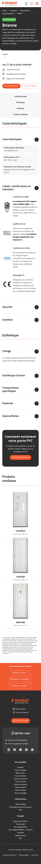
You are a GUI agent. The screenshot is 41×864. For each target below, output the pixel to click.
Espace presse (20, 836)
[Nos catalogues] (32, 3)
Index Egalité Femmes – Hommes (20, 830)
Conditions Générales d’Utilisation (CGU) (20, 850)
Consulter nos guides (18, 686)
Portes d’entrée (20, 776)
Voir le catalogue (30, 86)
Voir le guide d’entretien (20, 457)
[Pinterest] (26, 749)
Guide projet (20, 824)
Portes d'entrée (24, 10)
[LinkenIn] (32, 749)
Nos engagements (20, 827)
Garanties (20, 833)
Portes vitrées (20, 782)
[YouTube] (8, 749)
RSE (20, 838)
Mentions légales (24, 855)
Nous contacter (22, 721)
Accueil (4, 10)
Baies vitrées (20, 773)
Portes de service (20, 779)
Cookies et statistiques (9, 855)
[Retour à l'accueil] (10, 4)
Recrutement (21, 709)
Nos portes (13, 10)
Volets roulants (20, 787)
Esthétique (20, 103)
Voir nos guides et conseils (18, 744)
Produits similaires (20, 115)
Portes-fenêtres (20, 770)
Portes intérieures (20, 785)
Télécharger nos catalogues (19, 679)
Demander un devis (11, 86)
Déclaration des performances (20, 807)
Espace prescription (20, 821)
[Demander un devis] (26, 3)
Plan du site (34, 855)
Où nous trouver (22, 713)
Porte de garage (20, 793)
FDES (20, 810)
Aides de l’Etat (20, 804)
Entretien (20, 109)
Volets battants (20, 790)
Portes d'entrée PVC (8, 13)
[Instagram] (20, 749)
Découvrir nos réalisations (18, 740)
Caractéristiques (20, 97)
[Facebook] (14, 749)
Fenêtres (20, 767)
